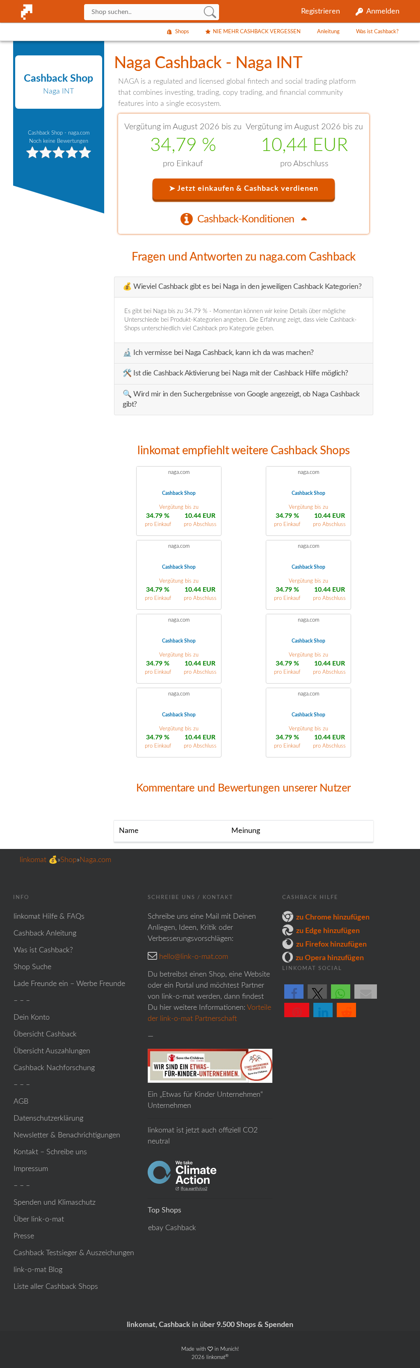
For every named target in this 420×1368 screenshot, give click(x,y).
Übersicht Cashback (45, 1034)
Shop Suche (32, 967)
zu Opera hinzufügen (330, 958)
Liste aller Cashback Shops (56, 1286)
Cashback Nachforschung (54, 1068)
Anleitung (328, 31)
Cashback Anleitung (45, 933)
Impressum (31, 1169)
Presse (24, 1236)
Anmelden (382, 11)
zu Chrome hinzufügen (333, 917)
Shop (68, 860)
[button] (294, 998)
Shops (182, 31)
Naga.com (95, 860)
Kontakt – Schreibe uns (50, 1152)
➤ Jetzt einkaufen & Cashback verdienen (243, 188)
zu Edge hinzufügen (328, 931)
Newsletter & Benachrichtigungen (67, 1135)
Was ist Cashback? (377, 31)
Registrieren (320, 11)
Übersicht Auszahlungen (52, 1051)
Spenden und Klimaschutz (55, 1202)
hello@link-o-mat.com (193, 957)
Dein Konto (32, 1017)
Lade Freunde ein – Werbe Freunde (69, 984)
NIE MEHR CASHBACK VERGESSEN (257, 31)
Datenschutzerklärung (48, 1118)
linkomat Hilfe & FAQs (49, 916)
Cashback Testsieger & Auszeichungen (74, 1253)
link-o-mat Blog (38, 1270)
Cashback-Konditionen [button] (247, 219)
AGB (21, 1101)
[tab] (243, 218)
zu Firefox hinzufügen (331, 944)
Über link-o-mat (39, 1219)
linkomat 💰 (38, 860)
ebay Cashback (172, 1228)
